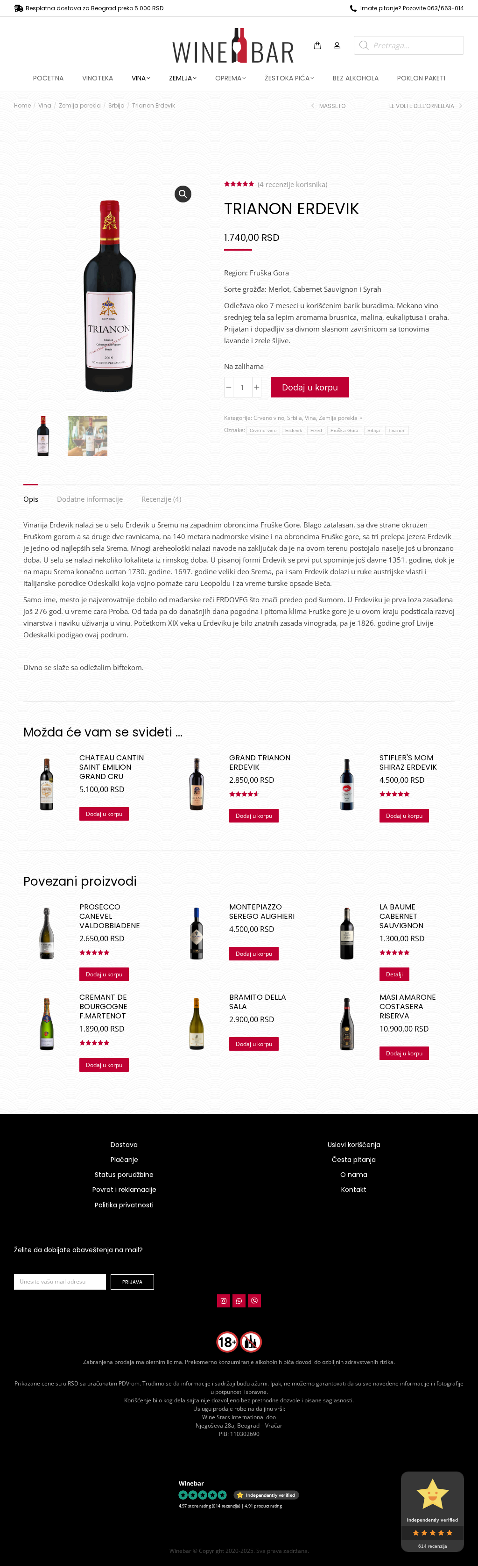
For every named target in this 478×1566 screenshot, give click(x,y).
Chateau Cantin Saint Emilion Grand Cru (111, 767)
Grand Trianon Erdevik (259, 762)
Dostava (124, 1144)
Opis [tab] (30, 499)
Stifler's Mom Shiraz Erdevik (408, 762)
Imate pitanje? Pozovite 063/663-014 (412, 8)
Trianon (397, 430)
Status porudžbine (124, 1174)
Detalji (394, 974)
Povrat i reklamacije (124, 1189)
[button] (138, 7)
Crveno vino (268, 418)
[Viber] (254, 1300)
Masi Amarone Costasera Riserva (408, 1007)
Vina (310, 418)
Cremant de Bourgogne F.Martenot (103, 1007)
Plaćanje (124, 1159)
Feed (316, 430)
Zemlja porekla (338, 418)
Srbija (294, 418)
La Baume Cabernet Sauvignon (401, 916)
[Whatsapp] (239, 1300)
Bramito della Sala (257, 1002)
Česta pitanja (354, 1159)
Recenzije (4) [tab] (161, 499)
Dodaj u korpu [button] (104, 814)
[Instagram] (223, 1300)
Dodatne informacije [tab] (90, 499)
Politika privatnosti (124, 1205)
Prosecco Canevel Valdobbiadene (109, 916)
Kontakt (353, 1189)
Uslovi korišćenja (354, 1144)
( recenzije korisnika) (292, 184)
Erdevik (293, 430)
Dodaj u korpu (310, 387)
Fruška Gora (344, 430)
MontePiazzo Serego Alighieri (262, 911)
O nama (353, 1174)
